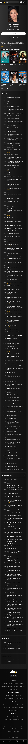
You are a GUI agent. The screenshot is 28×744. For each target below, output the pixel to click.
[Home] (3, 2)
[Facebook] (9, 37)
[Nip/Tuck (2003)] (5, 58)
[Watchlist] (20, 2)
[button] (24, 2)
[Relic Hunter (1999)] (23, 58)
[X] (17, 37)
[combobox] (13, 2)
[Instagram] (13, 37)
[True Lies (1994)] (14, 78)
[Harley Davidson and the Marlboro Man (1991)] (14, 58)
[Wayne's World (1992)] (23, 78)
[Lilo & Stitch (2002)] (5, 78)
